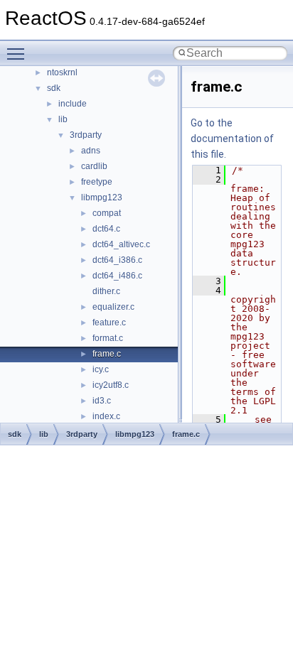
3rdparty (86, 135)
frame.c (106, 354)
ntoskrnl (62, 72)
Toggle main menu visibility (18, 53)
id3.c (101, 401)
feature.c (109, 322)
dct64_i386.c (117, 260)
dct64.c (106, 229)
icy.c (100, 369)
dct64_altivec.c (121, 244)
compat (106, 213)
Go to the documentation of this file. (232, 138)
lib (63, 119)
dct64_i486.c (117, 276)
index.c (106, 416)
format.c (107, 338)
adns (90, 151)
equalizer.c (113, 307)
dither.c (106, 291)
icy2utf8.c (110, 385)
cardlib (94, 166)
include (72, 104)
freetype (96, 182)
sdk (53, 88)
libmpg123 (101, 197)
